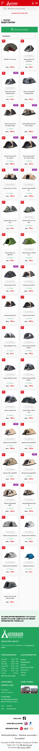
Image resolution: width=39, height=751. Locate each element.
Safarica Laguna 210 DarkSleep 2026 (29, 92)
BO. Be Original (26, 745)
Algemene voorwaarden (28, 735)
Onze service (24, 669)
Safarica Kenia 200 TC (29, 285)
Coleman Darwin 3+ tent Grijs (29, 221)
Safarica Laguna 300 (10, 410)
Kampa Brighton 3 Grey (10, 345)
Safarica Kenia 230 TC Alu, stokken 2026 (29, 157)
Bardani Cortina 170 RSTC (10, 442)
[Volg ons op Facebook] (24, 718)
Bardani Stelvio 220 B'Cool (10, 566)
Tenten (6, 20)
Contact (23, 675)
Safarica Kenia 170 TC (10, 315)
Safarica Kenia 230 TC (29, 315)
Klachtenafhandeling (9, 735)
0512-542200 (6, 696)
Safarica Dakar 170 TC (10, 285)
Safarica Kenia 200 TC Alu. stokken (10, 157)
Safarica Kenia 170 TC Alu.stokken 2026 (10, 124)
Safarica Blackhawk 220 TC (28, 504)
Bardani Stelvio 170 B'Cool (29, 535)
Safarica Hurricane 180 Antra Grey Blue (10, 597)
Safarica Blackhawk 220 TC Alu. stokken (28, 124)
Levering (23, 664)
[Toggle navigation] (2, 3)
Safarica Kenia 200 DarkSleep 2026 (10, 92)
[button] (33, 3)
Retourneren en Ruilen (27, 667)
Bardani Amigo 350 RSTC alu (29, 189)
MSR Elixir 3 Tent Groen (10, 59)
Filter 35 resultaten (21, 30)
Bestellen (23, 659)
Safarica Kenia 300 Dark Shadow (28, 379)
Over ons (23, 672)
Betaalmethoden (25, 662)
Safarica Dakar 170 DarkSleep (29, 60)
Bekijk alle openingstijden (8, 675)
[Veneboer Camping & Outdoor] (11, 3)
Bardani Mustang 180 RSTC (29, 473)
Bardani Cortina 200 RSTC (29, 442)
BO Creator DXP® (24, 747)
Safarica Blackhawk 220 (10, 378)
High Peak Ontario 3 (28, 566)
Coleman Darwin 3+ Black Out (29, 253)
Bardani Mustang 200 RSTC (10, 504)
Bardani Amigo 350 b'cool (10, 535)
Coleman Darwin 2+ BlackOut (10, 253)
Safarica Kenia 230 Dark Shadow (28, 346)
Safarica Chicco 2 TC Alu (10, 188)
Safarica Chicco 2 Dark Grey (29, 411)
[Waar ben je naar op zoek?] (5, 8)
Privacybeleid (19, 738)
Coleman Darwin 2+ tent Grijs (10, 221)
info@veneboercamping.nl (10, 699)
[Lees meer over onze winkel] (29, 689)
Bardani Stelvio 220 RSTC (10, 473)
